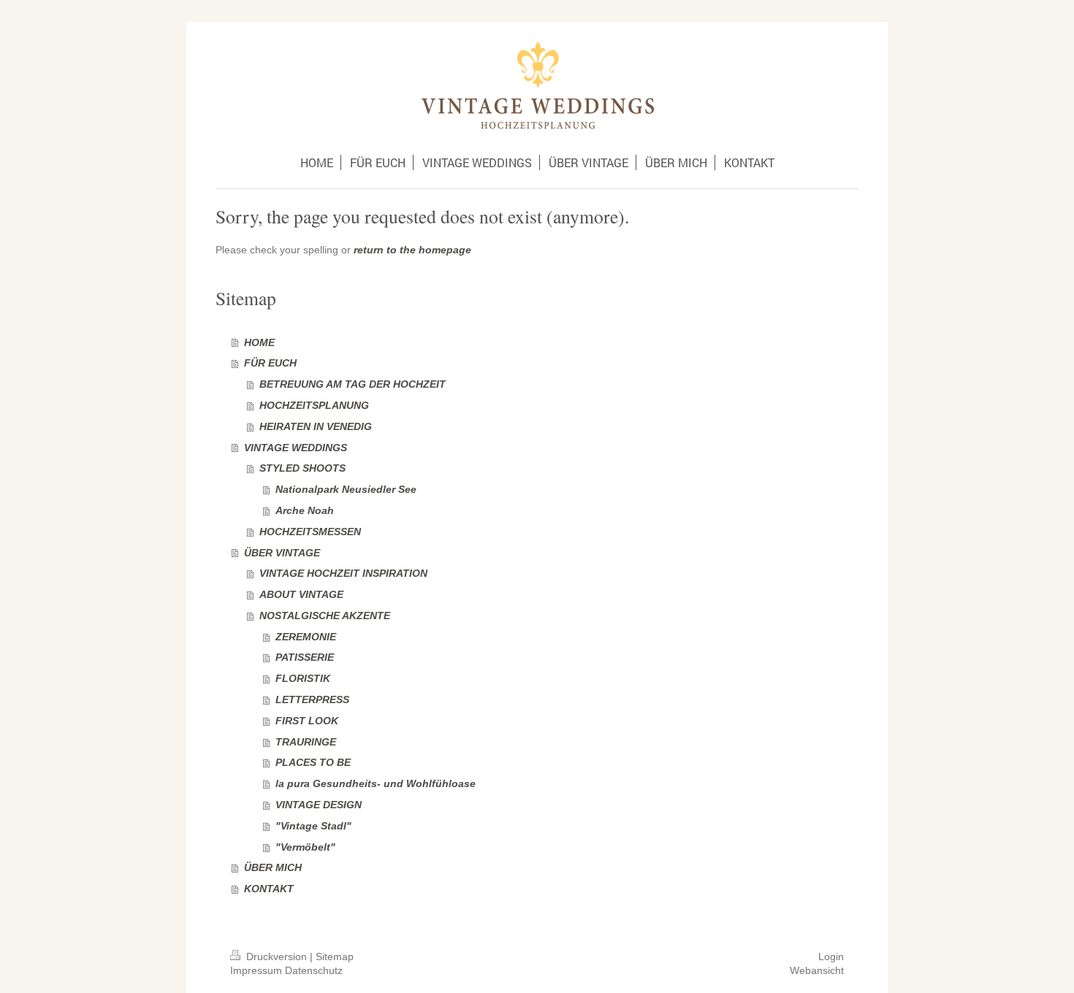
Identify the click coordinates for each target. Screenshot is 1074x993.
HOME (259, 342)
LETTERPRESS (312, 699)
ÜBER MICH (273, 867)
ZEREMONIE (305, 637)
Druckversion (276, 956)
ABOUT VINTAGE (301, 594)
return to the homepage (412, 250)
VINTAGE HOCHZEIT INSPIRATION (343, 573)
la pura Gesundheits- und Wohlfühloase (375, 783)
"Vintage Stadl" (313, 826)
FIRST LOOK (306, 720)
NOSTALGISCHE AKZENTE (324, 615)
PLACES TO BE (313, 762)
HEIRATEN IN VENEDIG (315, 426)
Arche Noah (304, 510)
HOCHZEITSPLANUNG (314, 405)
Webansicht (817, 970)
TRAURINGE (305, 742)
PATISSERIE (304, 657)
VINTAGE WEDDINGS (295, 447)
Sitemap (335, 956)
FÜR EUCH (270, 363)
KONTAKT (269, 888)
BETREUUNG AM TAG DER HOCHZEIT (352, 384)
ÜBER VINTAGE (282, 553)
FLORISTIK (302, 678)
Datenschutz (314, 970)
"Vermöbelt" (305, 847)
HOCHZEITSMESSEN (310, 531)
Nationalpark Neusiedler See (345, 489)
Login (831, 956)
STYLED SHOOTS (302, 468)
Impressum (256, 970)
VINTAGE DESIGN (318, 804)
